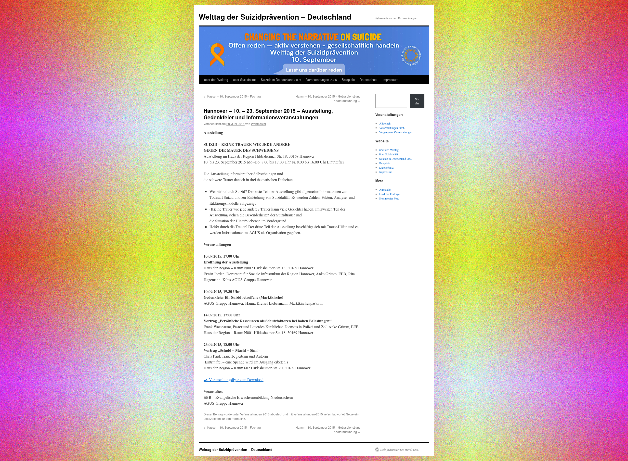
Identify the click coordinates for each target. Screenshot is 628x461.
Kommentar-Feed (389, 198)
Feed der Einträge (389, 194)
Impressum (390, 79)
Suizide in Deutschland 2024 (281, 79)
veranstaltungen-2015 (308, 414)
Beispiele (348, 79)
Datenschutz (369, 79)
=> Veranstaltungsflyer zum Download (233, 379)
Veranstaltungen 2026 (321, 79)
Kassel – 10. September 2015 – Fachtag (232, 96)
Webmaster (258, 124)
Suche (417, 101)
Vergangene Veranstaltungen (395, 132)
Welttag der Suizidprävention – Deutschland (275, 16)
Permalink (238, 418)
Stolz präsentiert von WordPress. (399, 449)
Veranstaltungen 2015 (255, 414)
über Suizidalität (244, 79)
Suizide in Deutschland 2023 (396, 159)
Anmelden (385, 189)
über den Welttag (216, 79)
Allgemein (385, 123)
